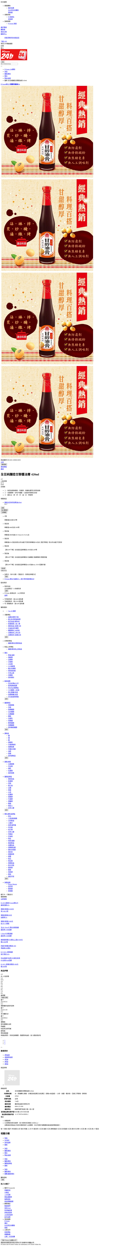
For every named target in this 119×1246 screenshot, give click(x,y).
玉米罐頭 (11, 711)
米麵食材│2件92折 (14, 632)
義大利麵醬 (12, 668)
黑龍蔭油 (11, 863)
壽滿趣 (10, 891)
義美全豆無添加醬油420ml (13, 502)
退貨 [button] (11, 38)
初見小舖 (11, 808)
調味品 (6, 733)
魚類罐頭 (11, 709)
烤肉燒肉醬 (12, 670)
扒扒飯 (10, 827)
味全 (9, 838)
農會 (9, 870)
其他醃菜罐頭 (12, 727)
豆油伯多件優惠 (13, 628)
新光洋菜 (11, 865)
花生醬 (10, 766)
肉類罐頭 (11, 725)
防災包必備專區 (13, 688)
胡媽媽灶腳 (12, 847)
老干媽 (10, 829)
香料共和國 (12, 849)
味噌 (9, 753)
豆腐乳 (10, 718)
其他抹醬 (11, 773)
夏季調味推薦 (12, 685)
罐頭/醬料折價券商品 (15, 643)
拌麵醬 (10, 675)
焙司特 (10, 886)
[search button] (1, 66)
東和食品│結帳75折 (14, 626)
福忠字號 (11, 876)
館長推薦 (7, 681)
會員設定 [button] (16, 38)
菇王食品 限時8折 (14, 621)
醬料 (5, 653)
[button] (59, 13)
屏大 (9, 816)
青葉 (9, 790)
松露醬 (10, 770)
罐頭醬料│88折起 (14, 630)
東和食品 (11, 779)
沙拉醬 (10, 664)
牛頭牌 (10, 799)
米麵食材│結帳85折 (14, 635)
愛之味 (10, 785)
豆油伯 (10, 836)
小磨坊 (10, 823)
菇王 (9, 858)
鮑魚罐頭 (11, 723)
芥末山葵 (11, 673)
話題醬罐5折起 (13, 694)
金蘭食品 (11, 845)
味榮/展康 (11, 840)
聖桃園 (10, 888)
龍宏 (9, 874)
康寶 (9, 856)
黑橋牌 (10, 796)
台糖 (9, 788)
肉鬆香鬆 (11, 705)
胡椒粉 (10, 742)
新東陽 (10, 781)
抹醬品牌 (7, 882)
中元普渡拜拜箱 (13, 697)
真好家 (10, 852)
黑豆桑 (10, 861)
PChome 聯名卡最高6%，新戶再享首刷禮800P (19, 579)
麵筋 (9, 716)
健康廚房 (11, 854)
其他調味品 (12, 755)
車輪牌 (10, 801)
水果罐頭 (11, 714)
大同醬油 (11, 820)
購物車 (3, 29)
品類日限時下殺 (13, 617)
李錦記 (10, 834)
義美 (9, 803)
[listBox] (59, 995)
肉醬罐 (10, 720)
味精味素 (11, 747)
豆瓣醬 (10, 659)
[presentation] (59, 178)
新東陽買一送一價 (14, 623)
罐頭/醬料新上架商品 (15, 649)
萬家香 (10, 867)
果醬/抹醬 (7, 762)
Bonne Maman (12, 884)
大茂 (9, 792)
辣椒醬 (10, 657)
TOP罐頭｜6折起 (13, 690)
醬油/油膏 (11, 655)
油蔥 (9, 751)
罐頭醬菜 (7, 703)
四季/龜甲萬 (12, 825)
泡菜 (9, 707)
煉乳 (9, 768)
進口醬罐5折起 (13, 692)
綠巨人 (10, 805)
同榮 (9, 783)
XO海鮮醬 (11, 666)
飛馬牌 (10, 872)
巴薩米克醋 (12, 749)
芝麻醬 (10, 662)
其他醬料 (11, 677)
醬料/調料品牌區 (9, 814)
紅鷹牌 (10, 794)
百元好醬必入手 (13, 683)
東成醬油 (11, 843)
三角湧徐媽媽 (12, 818)
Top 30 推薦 (12, 611)
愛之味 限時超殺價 (14, 619)
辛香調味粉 (12, 744)
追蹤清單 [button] (7, 38)
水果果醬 (11, 764)
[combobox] (59, 64)
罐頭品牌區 (8, 776)
